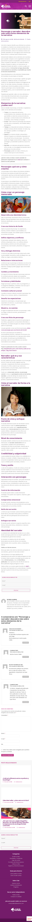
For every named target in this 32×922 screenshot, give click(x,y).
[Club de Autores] (16, 909)
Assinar (16, 590)
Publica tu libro (16, 894)
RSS (29, 1)
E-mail (3, 739)
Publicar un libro (16, 864)
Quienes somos (16, 883)
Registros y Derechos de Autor (16, 865)
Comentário (4, 715)
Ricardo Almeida (20, 39)
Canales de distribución (16, 885)
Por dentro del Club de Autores (16, 862)
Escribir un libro (16, 856)
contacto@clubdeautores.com (16, 903)
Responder (25, 642)
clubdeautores (14, 650)
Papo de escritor (16, 860)
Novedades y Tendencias (16, 858)
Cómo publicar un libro (16, 873)
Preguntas (16, 887)
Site (2, 744)
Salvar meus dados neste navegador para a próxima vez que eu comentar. (15, 750)
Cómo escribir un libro (16, 875)
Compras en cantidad (16, 896)
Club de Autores (22, 1)
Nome (3, 733)
